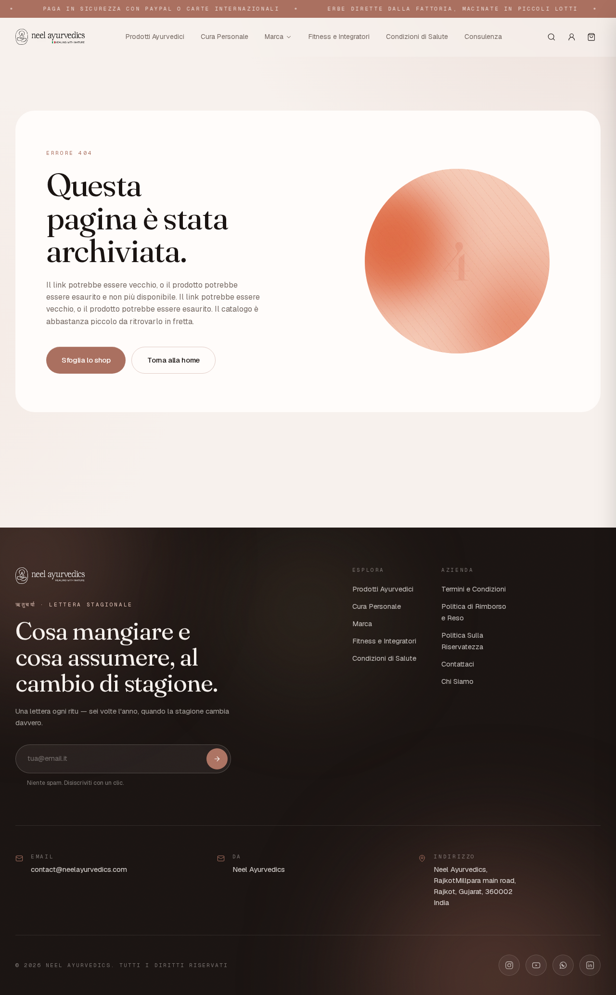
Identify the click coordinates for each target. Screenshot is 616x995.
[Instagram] (509, 965)
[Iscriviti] (217, 758)
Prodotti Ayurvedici (155, 36)
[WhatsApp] (563, 965)
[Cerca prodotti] (551, 37)
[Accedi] (572, 37)
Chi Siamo (457, 681)
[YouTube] (536, 965)
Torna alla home (173, 360)
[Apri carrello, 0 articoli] (591, 37)
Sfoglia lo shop (86, 360)
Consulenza (483, 36)
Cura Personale (224, 36)
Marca (274, 36)
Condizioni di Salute (417, 36)
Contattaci (457, 664)
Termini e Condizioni (473, 589)
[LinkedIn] (590, 965)
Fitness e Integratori (339, 36)
